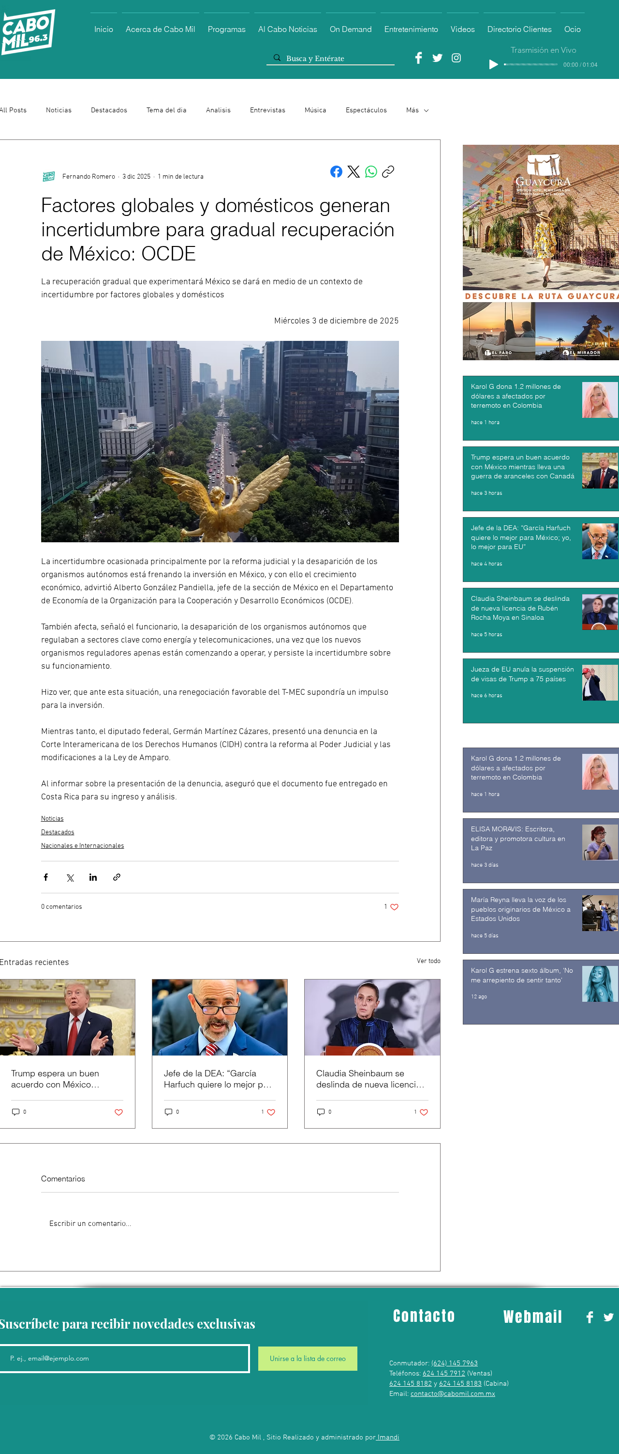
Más (412, 110)
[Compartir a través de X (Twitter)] (69, 877)
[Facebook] (419, 58)
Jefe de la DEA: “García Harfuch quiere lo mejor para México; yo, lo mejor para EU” (220, 1079)
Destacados (109, 110)
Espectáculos (366, 110)
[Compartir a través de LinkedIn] (93, 877)
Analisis (218, 110)
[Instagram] (456, 58)
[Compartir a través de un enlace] (116, 877)
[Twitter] (437, 58)
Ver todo (429, 961)
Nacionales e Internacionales (82, 846)
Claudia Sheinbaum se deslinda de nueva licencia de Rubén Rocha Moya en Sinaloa (368, 1079)
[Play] (493, 64)
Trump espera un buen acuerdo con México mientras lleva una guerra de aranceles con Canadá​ (66, 1079)
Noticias (59, 110)
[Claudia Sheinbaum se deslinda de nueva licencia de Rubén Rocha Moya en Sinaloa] (372, 1018)
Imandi (387, 1437)
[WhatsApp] (371, 172)
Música (315, 110)
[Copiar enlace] (388, 172)
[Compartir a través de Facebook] (45, 877)
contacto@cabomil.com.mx (453, 1394)
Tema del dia (167, 110)
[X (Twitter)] (353, 172)
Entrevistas (267, 110)
